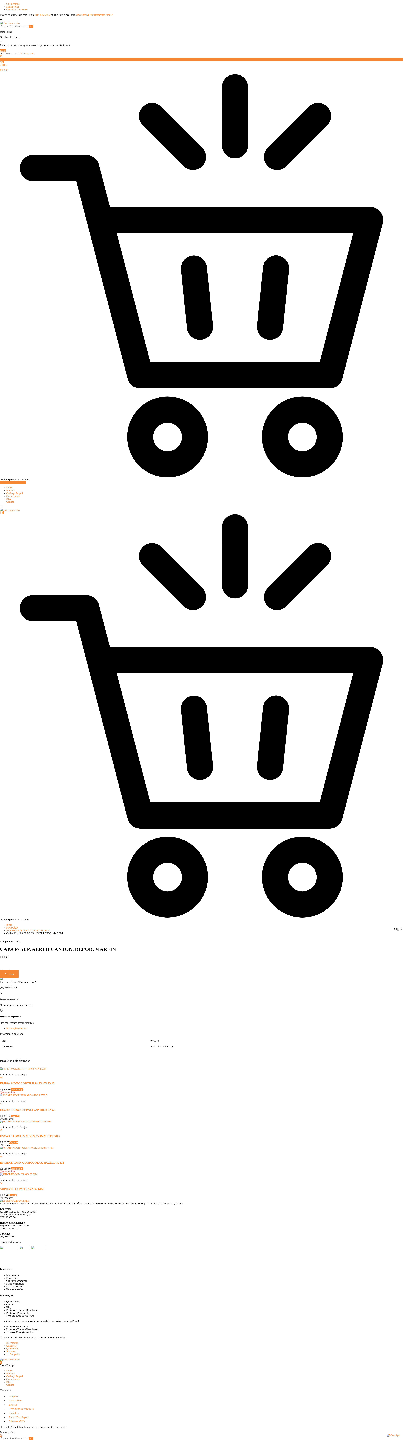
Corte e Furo (15, 1400)
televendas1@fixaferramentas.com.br (94, 15)
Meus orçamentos (15, 1283)
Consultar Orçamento (17, 9)
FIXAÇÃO (12, 927)
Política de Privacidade (17, 1313)
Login (3, 50)
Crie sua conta (28, 53)
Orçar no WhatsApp (10, 962)
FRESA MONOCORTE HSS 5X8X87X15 (27, 1083)
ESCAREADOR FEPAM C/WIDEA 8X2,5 (28, 1109)
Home (9, 487)
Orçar (11, 974)
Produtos (10, 490)
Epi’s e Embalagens (18, 1417)
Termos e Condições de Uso (20, 1315)
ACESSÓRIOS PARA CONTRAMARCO (28, 930)
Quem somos (12, 4)
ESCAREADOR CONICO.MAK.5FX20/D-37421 (32, 1162)
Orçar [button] (14, 1116)
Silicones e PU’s (17, 1421)
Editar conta (12, 1278)
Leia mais (16, 1089)
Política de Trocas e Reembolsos (22, 1310)
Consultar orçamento (16, 1280)
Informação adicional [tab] (16, 1028)
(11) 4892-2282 (42, 15)
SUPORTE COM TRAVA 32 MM (24, 1189)
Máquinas (14, 1396)
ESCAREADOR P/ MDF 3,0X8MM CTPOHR (30, 1136)
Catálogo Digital (14, 493)
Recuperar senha (14, 1289)
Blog (8, 499)
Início (9, 925)
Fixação (13, 1404)
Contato (10, 501)
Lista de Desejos (14, 1286)
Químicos (14, 1413)
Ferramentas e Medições (21, 1409)
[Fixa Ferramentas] (10, 23)
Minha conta (12, 6)
